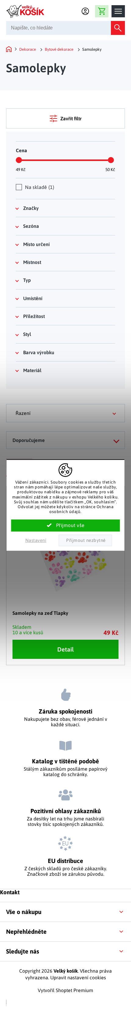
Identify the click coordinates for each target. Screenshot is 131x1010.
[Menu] (118, 11)
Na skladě (39, 187)
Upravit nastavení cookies (78, 977)
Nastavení (36, 540)
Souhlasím (65, 525)
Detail (65, 649)
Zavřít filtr (71, 118)
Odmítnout (85, 540)
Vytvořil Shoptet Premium (65, 990)
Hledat (118, 28)
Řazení (23, 413)
